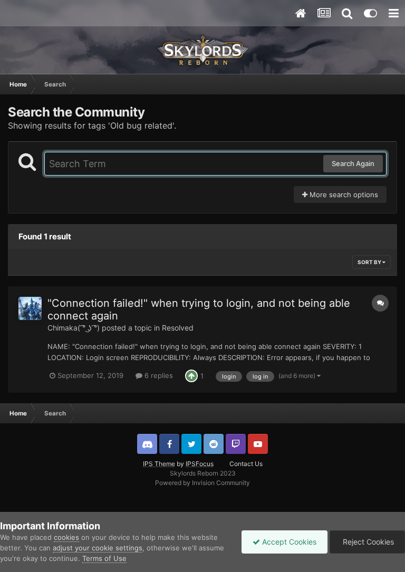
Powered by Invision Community (202, 483)
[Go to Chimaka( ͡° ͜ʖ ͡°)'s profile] (30, 308)
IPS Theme (159, 464)
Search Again (353, 163)
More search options (342, 194)
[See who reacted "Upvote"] (191, 375)
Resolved (178, 327)
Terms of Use (104, 558)
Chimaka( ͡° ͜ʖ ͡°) (73, 327)
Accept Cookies (288, 541)
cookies (66, 537)
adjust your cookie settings (97, 548)
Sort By (370, 262)
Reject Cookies (367, 541)
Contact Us (246, 464)
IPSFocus (200, 464)
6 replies (157, 375)
